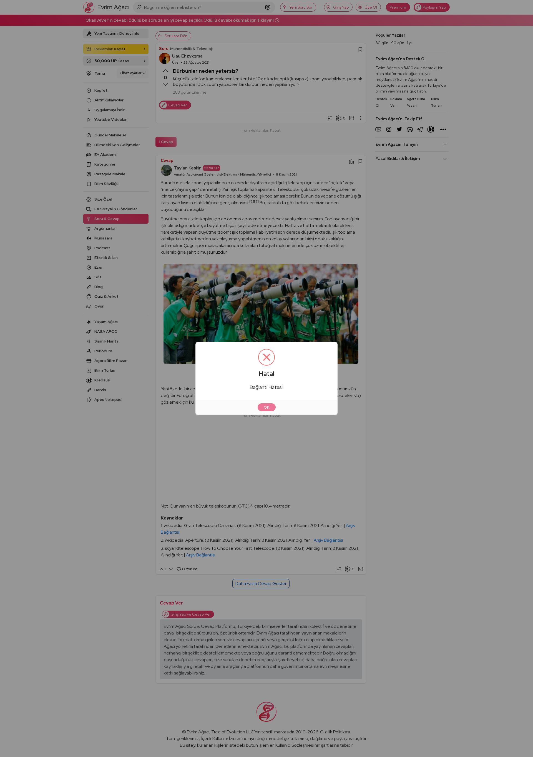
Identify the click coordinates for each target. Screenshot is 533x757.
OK (267, 407)
